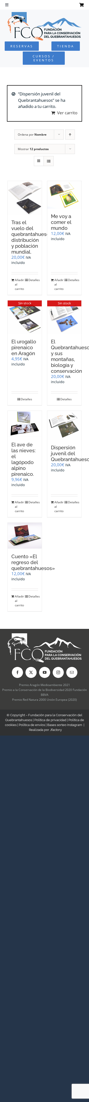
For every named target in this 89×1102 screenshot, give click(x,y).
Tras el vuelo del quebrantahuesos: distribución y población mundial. (32, 237)
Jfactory (56, 730)
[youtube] (44, 672)
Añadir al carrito (19, 284)
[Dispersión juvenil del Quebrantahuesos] (64, 425)
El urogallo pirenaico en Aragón (23, 347)
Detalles (33, 280)
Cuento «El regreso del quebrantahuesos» (33, 562)
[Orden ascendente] (70, 135)
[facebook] (17, 672)
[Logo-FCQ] (44, 14)
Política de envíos (32, 725)
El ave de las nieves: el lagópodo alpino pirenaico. (23, 459)
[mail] (71, 672)
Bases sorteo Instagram (64, 725)
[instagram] (58, 672)
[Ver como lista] (48, 161)
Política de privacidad (50, 720)
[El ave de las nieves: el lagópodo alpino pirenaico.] (25, 424)
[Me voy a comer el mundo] (64, 194)
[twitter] (31, 672)
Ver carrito (67, 113)
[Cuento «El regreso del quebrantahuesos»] (25, 536)
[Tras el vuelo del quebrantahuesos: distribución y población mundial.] (25, 198)
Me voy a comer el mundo (61, 222)
